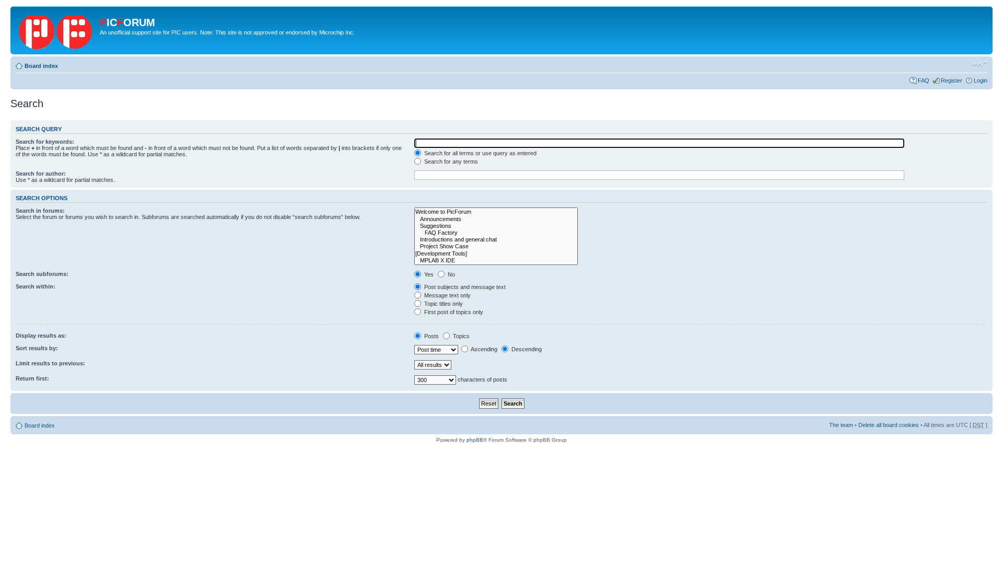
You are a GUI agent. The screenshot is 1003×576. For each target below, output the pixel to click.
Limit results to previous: (50, 363)
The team (841, 425)
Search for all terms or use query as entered (480, 153)
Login (980, 80)
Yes (428, 274)
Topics (460, 336)
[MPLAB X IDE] (496, 260)
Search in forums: (40, 211)
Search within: (35, 286)
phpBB (474, 440)
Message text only (447, 295)
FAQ (923, 80)
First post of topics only (453, 312)
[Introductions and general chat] (496, 239)
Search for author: (41, 173)
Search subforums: (42, 274)
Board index (41, 66)
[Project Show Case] (496, 246)
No (450, 274)
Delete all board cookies (888, 425)
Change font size (979, 63)
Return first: (32, 378)
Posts (431, 336)
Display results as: (41, 335)
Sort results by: (37, 348)
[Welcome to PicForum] (496, 212)
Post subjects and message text (464, 287)
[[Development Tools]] (496, 253)
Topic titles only (443, 304)
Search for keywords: (45, 142)
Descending (526, 349)
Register (951, 80)
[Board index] (56, 30)
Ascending (483, 349)
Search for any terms (450, 161)
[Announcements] (496, 219)
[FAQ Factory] (496, 232)
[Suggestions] (496, 226)
